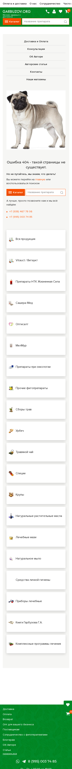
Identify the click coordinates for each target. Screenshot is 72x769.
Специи (20, 473)
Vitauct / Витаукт (27, 260)
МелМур (21, 345)
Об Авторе (36, 56)
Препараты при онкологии (33, 367)
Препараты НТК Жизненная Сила (38, 281)
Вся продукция (25, 239)
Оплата (7, 714)
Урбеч (20, 431)
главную (40, 179)
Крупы (20, 494)
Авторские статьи (36, 64)
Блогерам (9, 739)
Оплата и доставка (15, 3)
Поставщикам (11, 729)
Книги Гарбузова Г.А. (29, 622)
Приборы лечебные (29, 601)
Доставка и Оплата (36, 41)
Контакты (36, 71)
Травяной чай (24, 452)
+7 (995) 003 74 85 (20, 216)
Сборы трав (24, 409)
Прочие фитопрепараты (32, 388)
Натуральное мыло (28, 558)
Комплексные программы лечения (38, 644)
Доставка (8, 709)
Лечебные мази (26, 537)
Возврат (8, 719)
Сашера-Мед (24, 303)
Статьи (7, 750)
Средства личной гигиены (33, 580)
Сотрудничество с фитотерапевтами (25, 734)
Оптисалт (22, 324)
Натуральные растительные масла (39, 516)
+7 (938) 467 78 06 (20, 211)
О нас (33, 3)
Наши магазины (36, 79)
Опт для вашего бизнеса (18, 724)
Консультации (36, 49)
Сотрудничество (50, 3)
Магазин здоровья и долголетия (16, 11)
